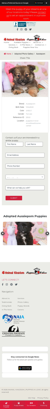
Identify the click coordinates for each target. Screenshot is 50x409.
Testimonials (7, 302)
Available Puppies (21, 42)
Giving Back (13, 47)
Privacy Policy (42, 398)
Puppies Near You (30, 47)
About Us (37, 42)
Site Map (31, 398)
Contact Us (39, 45)
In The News (25, 45)
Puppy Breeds (23, 306)
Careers (21, 310)
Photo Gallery (23, 302)
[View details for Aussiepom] (25, 233)
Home (6, 42)
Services (12, 45)
